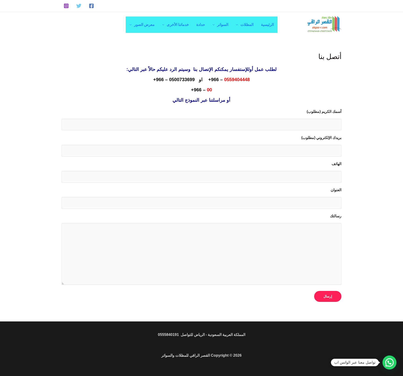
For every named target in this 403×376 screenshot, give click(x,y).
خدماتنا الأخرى (178, 25)
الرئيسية (267, 25)
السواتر (222, 25)
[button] (389, 362)
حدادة (200, 25)
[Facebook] (91, 5)
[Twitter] (78, 5)
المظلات (247, 25)
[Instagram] (66, 5)
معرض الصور (144, 25)
